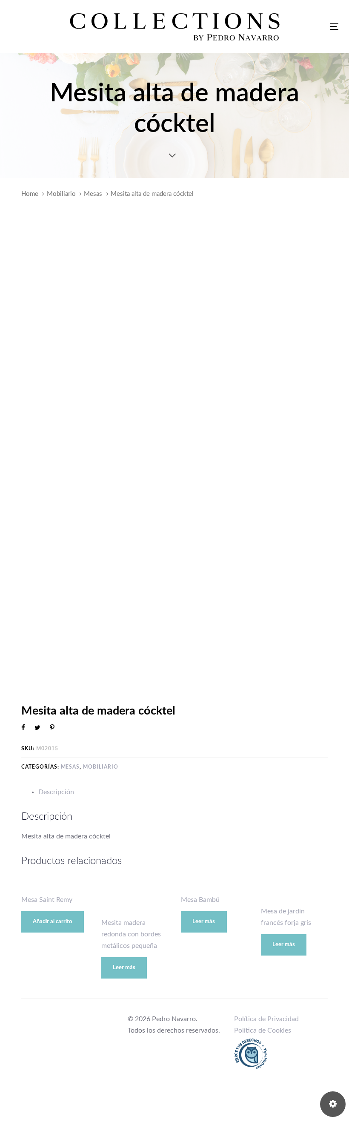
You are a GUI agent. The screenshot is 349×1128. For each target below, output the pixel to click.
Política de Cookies (262, 1030)
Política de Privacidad (266, 1019)
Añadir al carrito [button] (52, 921)
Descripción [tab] (56, 792)
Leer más (124, 967)
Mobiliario (61, 194)
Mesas (93, 194)
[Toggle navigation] (334, 26)
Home (29, 194)
